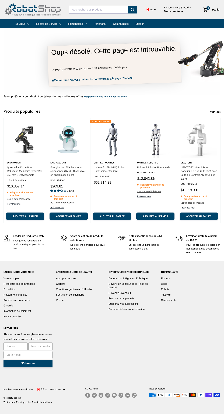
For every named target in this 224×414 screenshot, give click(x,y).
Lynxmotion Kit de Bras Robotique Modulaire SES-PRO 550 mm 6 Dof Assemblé (24, 171)
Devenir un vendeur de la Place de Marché (128, 285)
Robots (165, 289)
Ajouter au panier (25, 216)
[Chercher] (132, 9)
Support (139, 23)
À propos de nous (66, 278)
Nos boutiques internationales (18, 389)
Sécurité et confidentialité (70, 294)
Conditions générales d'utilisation (74, 289)
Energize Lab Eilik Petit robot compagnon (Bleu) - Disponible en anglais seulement (67, 171)
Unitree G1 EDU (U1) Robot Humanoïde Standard (109, 169)
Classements (168, 300)
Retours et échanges (15, 294)
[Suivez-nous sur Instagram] (101, 395)
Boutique (20, 23)
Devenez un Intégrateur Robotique (128, 278)
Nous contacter (12, 316)
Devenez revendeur (119, 292)
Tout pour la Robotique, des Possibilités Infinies (28, 402)
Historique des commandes (19, 283)
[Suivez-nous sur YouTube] (114, 395)
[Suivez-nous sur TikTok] (120, 395)
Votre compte (11, 278)
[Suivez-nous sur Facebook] (87, 395)
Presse (60, 300)
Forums (165, 278)
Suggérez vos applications (123, 303)
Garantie (8, 305)
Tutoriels (166, 294)
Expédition (9, 289)
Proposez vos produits (121, 298)
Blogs (164, 283)
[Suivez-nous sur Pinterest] (107, 395)
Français (56, 389)
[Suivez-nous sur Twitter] (94, 395)
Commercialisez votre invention (126, 309)
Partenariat (100, 23)
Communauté (121, 23)
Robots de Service (47, 23)
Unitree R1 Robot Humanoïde (153, 167)
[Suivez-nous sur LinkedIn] (127, 395)
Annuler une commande (17, 300)
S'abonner (28, 363)
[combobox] (98, 10)
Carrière (60, 283)
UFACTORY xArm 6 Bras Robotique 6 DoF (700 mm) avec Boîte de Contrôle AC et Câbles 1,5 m (199, 173)
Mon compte (172, 11)
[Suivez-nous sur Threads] (134, 395)
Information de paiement (17, 310)
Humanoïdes (76, 23)
